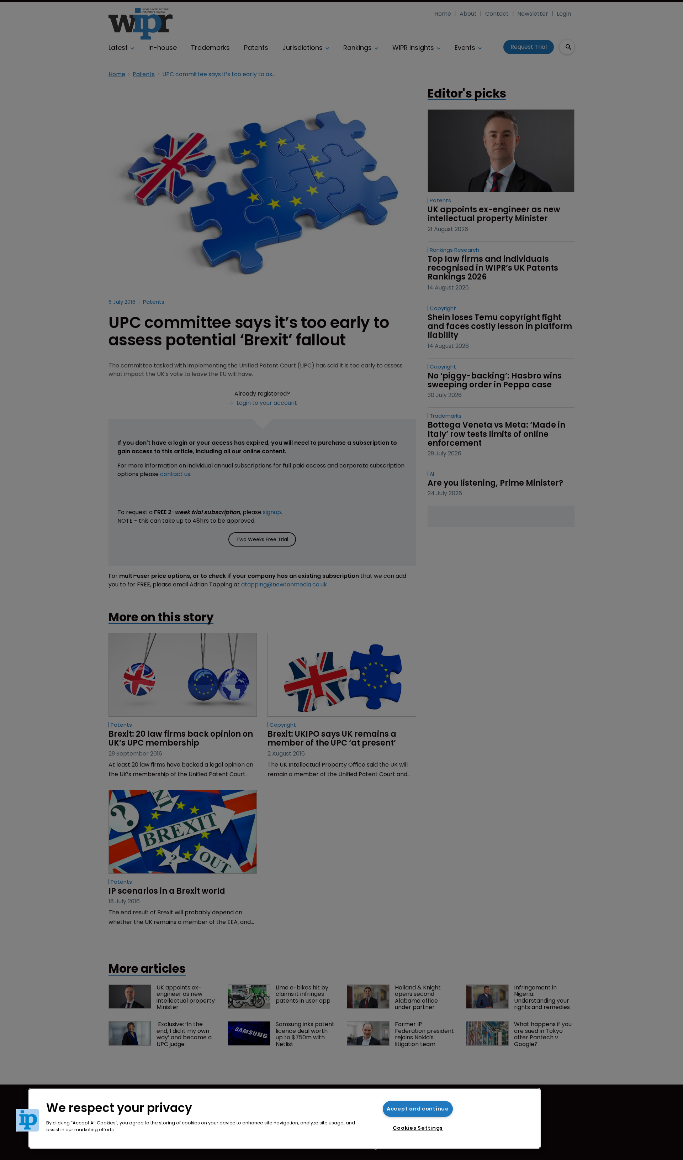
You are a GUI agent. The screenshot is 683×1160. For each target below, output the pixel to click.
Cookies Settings (418, 1128)
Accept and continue (418, 1108)
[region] (284, 1118)
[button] (27, 1120)
